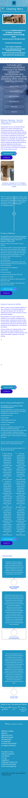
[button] (14, 3)
